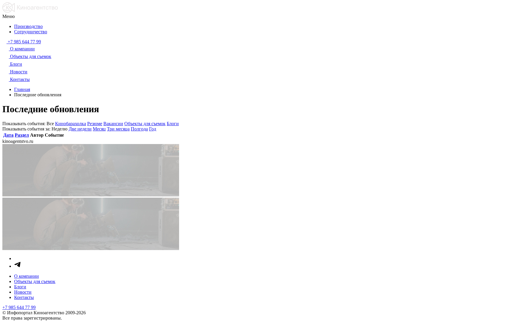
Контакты (24, 297)
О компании (26, 276)
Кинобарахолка (70, 123)
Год (152, 128)
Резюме (94, 123)
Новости (23, 292)
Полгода (139, 128)
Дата (8, 135)
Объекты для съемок (145, 123)
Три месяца (118, 128)
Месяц (99, 128)
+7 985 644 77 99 (19, 307)
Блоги (173, 123)
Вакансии (113, 123)
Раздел (22, 135)
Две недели (80, 128)
